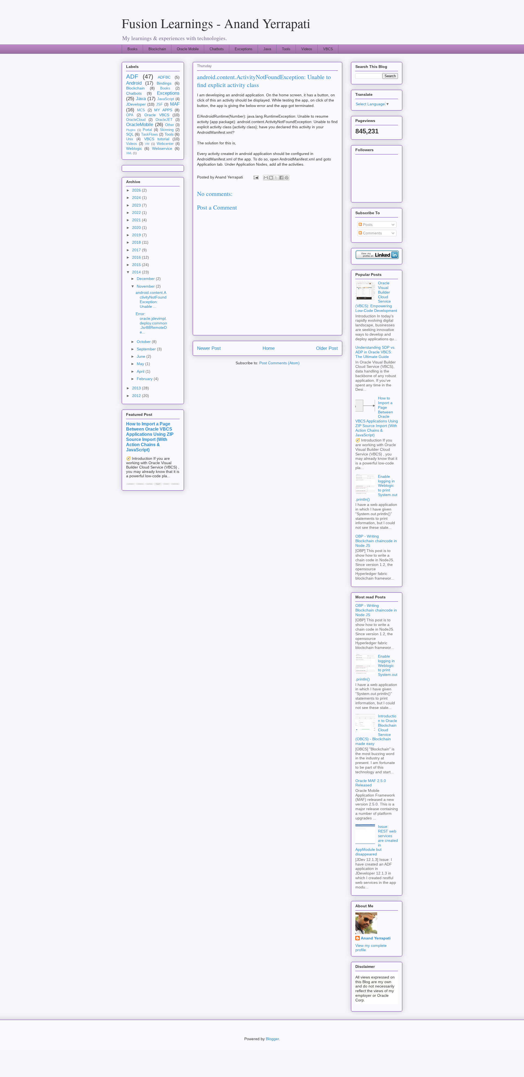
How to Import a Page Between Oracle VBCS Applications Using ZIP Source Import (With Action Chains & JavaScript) (150, 436)
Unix (129, 139)
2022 (137, 212)
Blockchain (157, 49)
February (145, 379)
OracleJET (164, 120)
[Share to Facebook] (281, 177)
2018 (137, 242)
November (146, 286)
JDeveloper (136, 104)
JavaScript (165, 99)
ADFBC (164, 77)
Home (269, 348)
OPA (129, 115)
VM (147, 143)
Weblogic (134, 148)
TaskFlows (149, 134)
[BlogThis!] (271, 177)
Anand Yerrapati (376, 938)
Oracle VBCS (156, 115)
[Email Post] (256, 177)
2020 (137, 227)
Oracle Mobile (188, 49)
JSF (159, 104)
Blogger (272, 1039)
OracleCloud (135, 120)
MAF (175, 104)
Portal (147, 130)
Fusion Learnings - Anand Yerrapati (216, 23)
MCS (141, 110)
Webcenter (165, 144)
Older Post (327, 348)
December (146, 278)
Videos (306, 49)
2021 (137, 220)
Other (169, 125)
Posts (367, 224)
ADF (132, 76)
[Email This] (266, 177)
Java (267, 49)
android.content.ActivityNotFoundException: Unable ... (151, 299)
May (141, 364)
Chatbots (217, 49)
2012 (137, 395)
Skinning (167, 130)
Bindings (164, 83)
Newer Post (209, 348)
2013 (137, 388)
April (141, 371)
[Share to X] (276, 177)
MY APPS (163, 110)
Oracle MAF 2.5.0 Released (370, 782)
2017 (137, 250)
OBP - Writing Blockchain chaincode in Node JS (376, 541)
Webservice (162, 148)
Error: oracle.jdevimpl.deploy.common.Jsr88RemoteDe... (151, 323)
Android (134, 83)
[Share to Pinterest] (286, 177)
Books (132, 49)
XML (129, 153)
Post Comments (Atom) (279, 363)
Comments (372, 233)
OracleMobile (139, 124)
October (144, 341)
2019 (137, 235)
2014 (137, 272)
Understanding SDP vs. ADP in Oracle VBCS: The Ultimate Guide (375, 352)
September (147, 349)
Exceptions (243, 49)
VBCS (328, 49)
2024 (137, 197)
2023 (137, 205)
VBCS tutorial (156, 139)
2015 (137, 264)
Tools (286, 49)
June (141, 356)
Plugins (131, 130)
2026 (137, 190)
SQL (130, 134)
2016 (137, 257)
